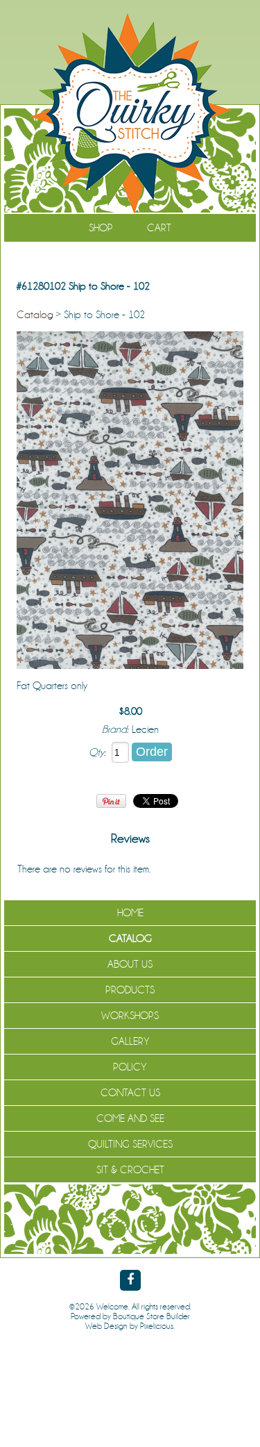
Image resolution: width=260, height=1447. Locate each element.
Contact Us (130, 1092)
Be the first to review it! (198, 869)
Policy (130, 1067)
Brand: (115, 729)
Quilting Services (130, 1144)
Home (130, 912)
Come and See (130, 1118)
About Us (130, 964)
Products (130, 989)
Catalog (35, 314)
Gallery (130, 1041)
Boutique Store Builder (151, 1316)
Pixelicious (156, 1326)
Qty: (97, 752)
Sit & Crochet (130, 1169)
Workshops (130, 1015)
